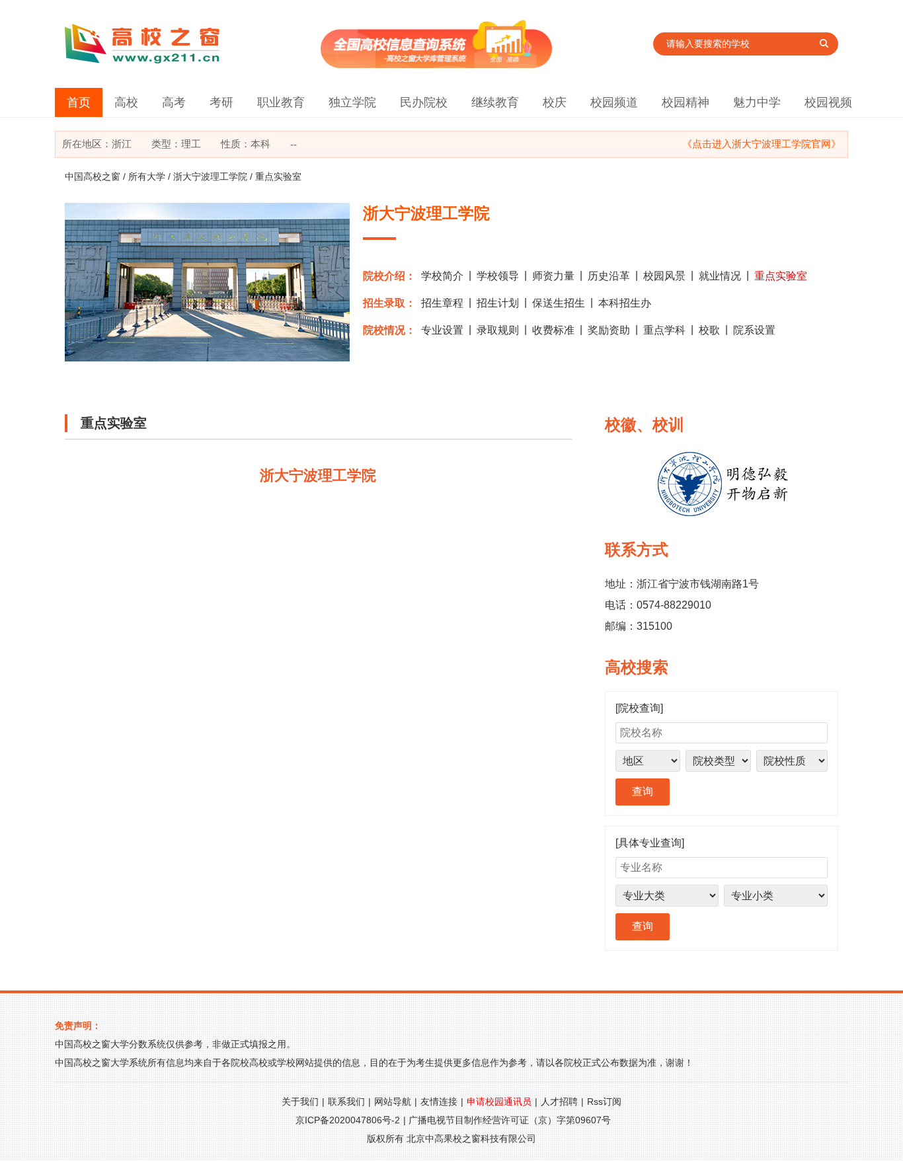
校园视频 (828, 102)
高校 (126, 102)
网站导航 (392, 1101)
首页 (79, 102)
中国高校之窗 (92, 176)
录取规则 (498, 330)
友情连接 (438, 1101)
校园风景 (664, 275)
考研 (221, 102)
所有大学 (146, 176)
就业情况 (720, 275)
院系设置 (754, 330)
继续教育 (495, 102)
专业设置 (442, 330)
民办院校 (424, 102)
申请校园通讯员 (499, 1101)
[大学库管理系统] (436, 64)
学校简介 (442, 275)
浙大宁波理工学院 (210, 176)
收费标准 (553, 330)
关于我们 (300, 1101)
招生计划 (498, 303)
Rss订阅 (604, 1101)
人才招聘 (559, 1101)
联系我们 (346, 1101)
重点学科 (664, 330)
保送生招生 (558, 303)
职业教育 (281, 102)
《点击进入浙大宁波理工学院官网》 (761, 143)
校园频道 (614, 102)
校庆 (555, 102)
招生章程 (442, 303)
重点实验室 (780, 275)
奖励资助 (609, 330)
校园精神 (685, 102)
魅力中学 (757, 102)
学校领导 (498, 275)
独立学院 (352, 102)
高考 (174, 102)
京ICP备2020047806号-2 (347, 1120)
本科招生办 (624, 303)
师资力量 (553, 275)
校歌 (709, 330)
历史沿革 (609, 275)
